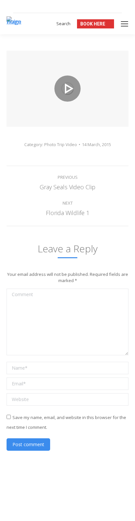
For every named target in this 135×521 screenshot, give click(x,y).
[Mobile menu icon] (124, 24)
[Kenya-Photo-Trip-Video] (67, 89)
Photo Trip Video (60, 144)
